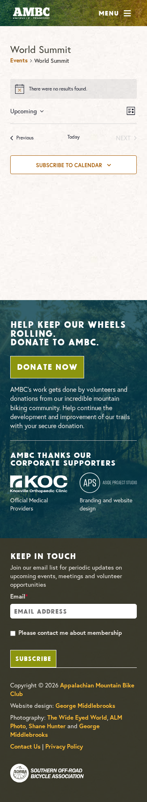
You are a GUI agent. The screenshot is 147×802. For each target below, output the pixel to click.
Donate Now (47, 366)
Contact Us (25, 746)
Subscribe (33, 658)
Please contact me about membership (70, 632)
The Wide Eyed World (77, 717)
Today (73, 137)
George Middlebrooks (85, 705)
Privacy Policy (64, 746)
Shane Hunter (47, 726)
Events (19, 60)
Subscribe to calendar (69, 165)
